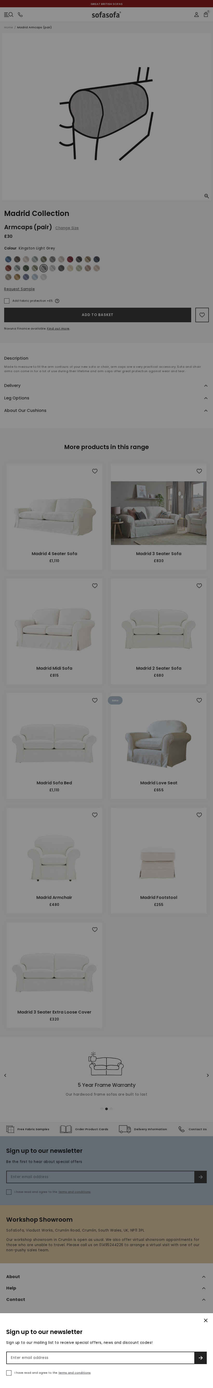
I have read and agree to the (53, 1373)
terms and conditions (74, 1373)
